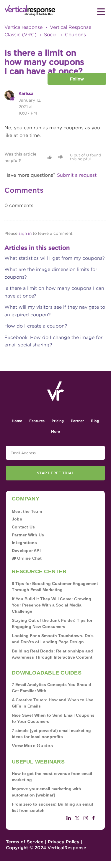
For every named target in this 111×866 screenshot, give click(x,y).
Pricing (58, 421)
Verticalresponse (23, 27)
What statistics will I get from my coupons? (54, 258)
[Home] (30, 10)
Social (51, 34)
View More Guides (32, 745)
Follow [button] (77, 79)
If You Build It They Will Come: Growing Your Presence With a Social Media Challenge (51, 605)
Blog (95, 421)
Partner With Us (28, 535)
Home (17, 421)
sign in (25, 233)
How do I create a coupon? (35, 326)
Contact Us (23, 527)
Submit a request (77, 175)
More (55, 431)
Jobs (17, 519)
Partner (77, 421)
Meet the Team (27, 511)
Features (37, 421)
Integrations (24, 542)
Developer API (26, 550)
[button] (49, 157)
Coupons (75, 34)
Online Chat (29, 558)
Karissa (26, 93)
